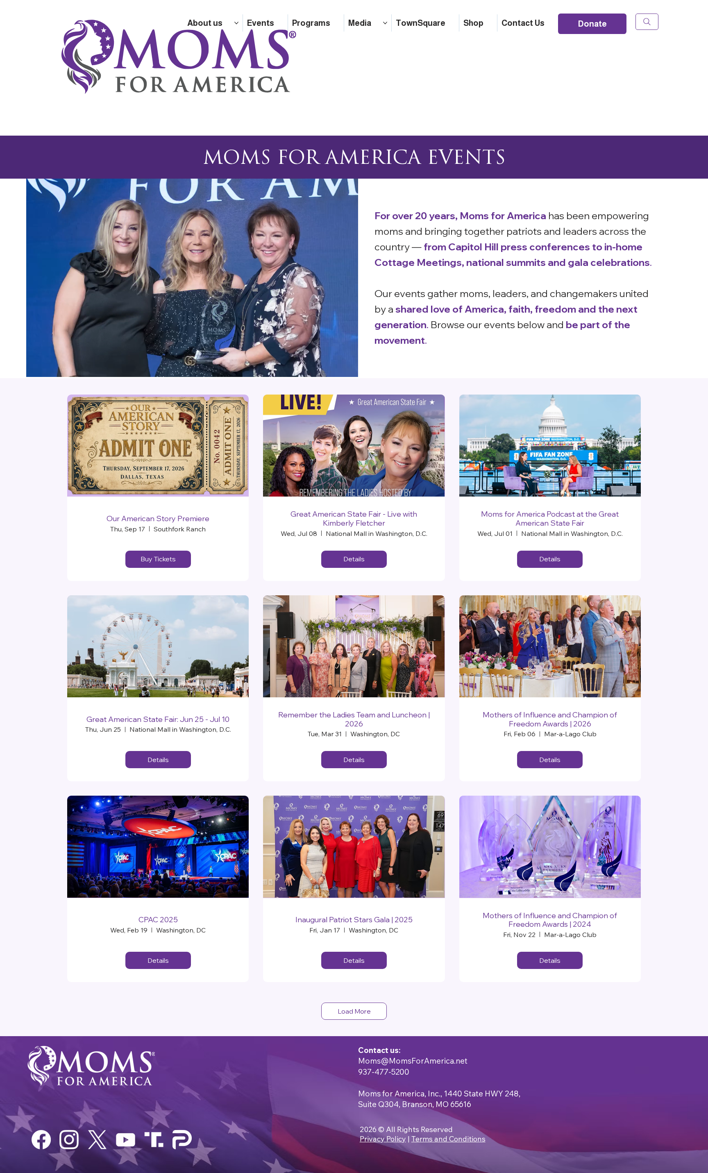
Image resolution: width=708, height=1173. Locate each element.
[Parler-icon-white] (182, 1139)
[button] (343, 367)
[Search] (646, 22)
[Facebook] (41, 1139)
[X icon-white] (97, 1139)
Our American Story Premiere (158, 518)
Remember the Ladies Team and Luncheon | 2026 (354, 719)
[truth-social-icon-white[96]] (153, 1139)
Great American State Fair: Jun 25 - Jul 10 (157, 719)
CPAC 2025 (158, 919)
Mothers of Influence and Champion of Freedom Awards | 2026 (550, 719)
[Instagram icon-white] (69, 1139)
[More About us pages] (236, 23)
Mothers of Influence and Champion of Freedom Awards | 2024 (550, 920)
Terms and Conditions (448, 1139)
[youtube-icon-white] (125, 1139)
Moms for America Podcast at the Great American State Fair (550, 518)
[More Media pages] (385, 23)
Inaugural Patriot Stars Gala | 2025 (354, 919)
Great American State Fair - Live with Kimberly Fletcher (353, 518)
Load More (354, 1011)
